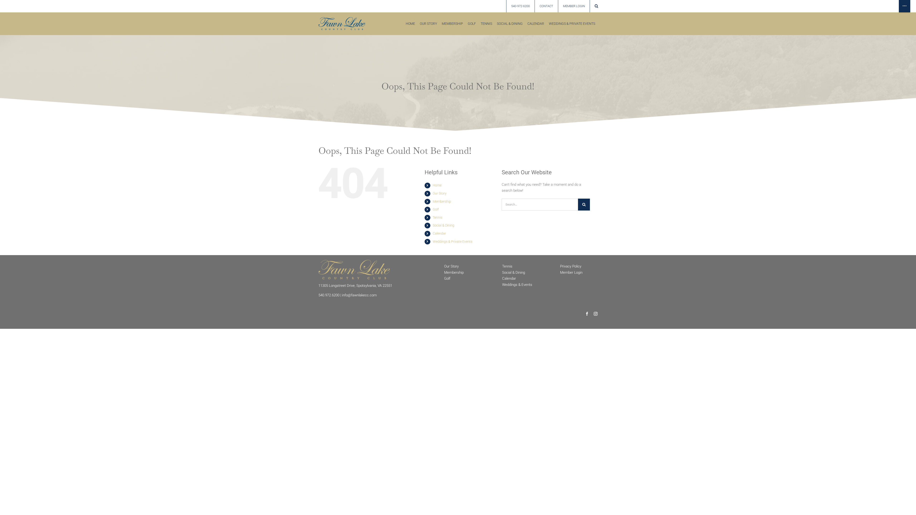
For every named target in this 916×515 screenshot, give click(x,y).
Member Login (571, 272)
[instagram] (596, 314)
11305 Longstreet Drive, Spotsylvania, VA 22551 (355, 285)
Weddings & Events (517, 285)
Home (437, 185)
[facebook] (587, 314)
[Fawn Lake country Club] (341, 19)
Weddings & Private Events (452, 241)
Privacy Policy (570, 266)
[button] (596, 6)
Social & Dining (443, 225)
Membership (442, 201)
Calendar (439, 233)
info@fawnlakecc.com (359, 295)
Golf (436, 209)
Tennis (437, 217)
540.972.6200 (328, 295)
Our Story (440, 193)
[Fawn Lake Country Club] (354, 261)
